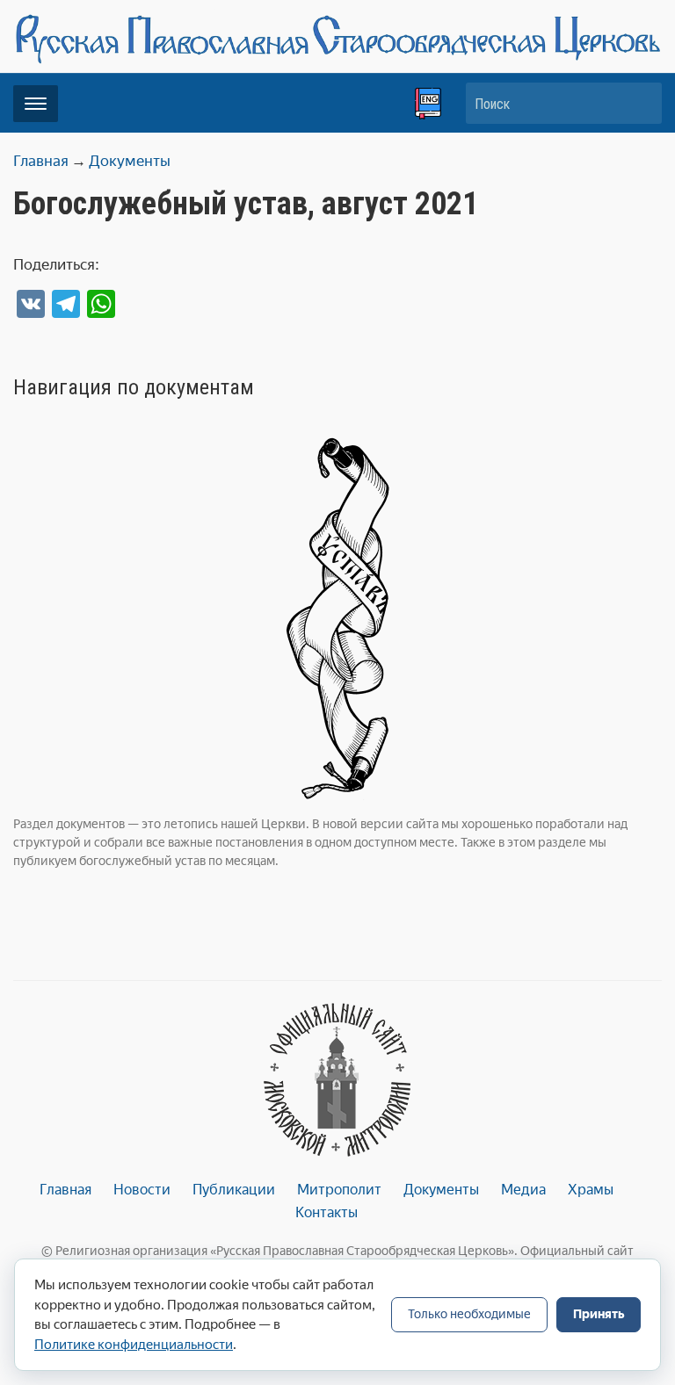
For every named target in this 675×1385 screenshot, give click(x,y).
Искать (640, 103)
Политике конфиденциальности (133, 1345)
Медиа (523, 1189)
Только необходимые (469, 1314)
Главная (65, 1189)
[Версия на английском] (428, 103)
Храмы (590, 1189)
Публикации (233, 1189)
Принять (598, 1314)
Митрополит (339, 1189)
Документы (441, 1189)
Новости (142, 1189)
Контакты (326, 1212)
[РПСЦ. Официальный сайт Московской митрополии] (337, 1080)
